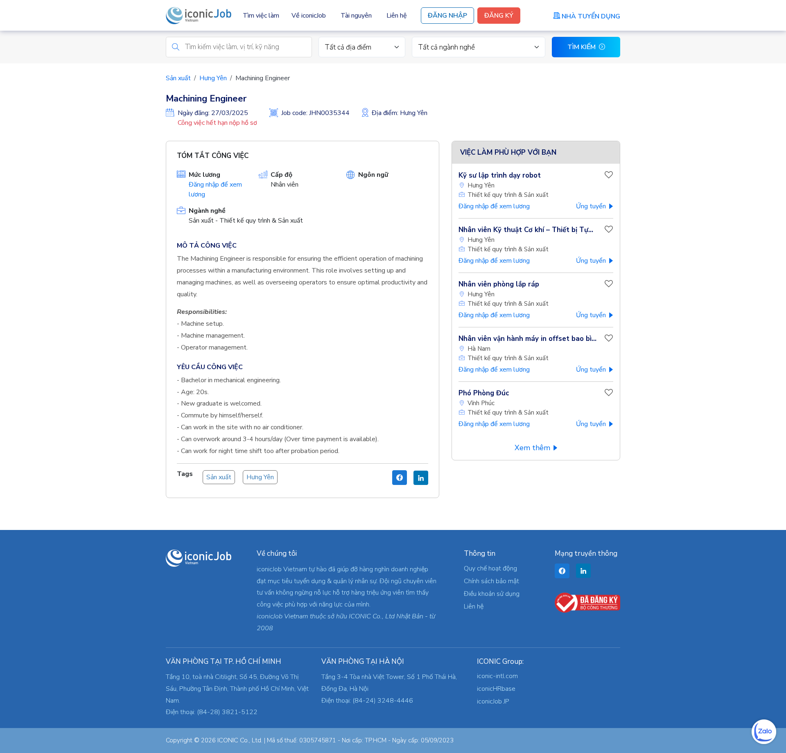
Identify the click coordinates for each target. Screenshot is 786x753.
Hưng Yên (213, 78)
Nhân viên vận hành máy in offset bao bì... (527, 338)
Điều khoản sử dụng (491, 593)
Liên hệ (396, 15)
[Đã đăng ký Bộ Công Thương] (587, 601)
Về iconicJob (308, 15)
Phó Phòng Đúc (483, 393)
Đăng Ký (498, 15)
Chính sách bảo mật (491, 581)
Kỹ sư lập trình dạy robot (499, 175)
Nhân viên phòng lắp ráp (498, 284)
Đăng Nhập (447, 15)
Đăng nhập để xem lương (494, 206)
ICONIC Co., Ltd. (239, 740)
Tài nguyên (356, 15)
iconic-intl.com (497, 676)
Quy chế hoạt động (490, 568)
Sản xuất (178, 78)
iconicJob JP (493, 701)
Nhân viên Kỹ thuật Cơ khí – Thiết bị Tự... (525, 229)
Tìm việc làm (261, 15)
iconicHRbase (496, 688)
